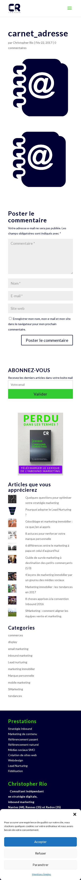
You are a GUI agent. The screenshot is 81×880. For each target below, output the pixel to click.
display (12, 642)
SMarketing (15, 689)
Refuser (40, 853)
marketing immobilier (21, 669)
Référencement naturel (23, 744)
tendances (15, 696)
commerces (15, 635)
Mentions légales (41, 874)
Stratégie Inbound (20, 728)
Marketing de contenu (22, 734)
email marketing (18, 649)
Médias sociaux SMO (21, 750)
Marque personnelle (21, 675)
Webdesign (15, 760)
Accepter (40, 842)
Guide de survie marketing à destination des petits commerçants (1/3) (48, 563)
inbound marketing (20, 655)
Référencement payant (23, 739)
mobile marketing (19, 682)
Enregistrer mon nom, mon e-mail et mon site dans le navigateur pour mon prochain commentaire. (39, 324)
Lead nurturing (17, 662)
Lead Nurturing (18, 765)
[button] (75, 814)
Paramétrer (41, 865)
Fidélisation (15, 771)
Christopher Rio (23, 42)
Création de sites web (22, 755)
